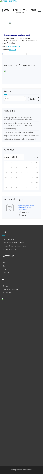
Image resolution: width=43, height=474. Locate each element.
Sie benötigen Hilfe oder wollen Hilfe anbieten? (20, 139)
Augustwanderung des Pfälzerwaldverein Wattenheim (26, 207)
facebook (12, 50)
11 (26, 172)
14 (6, 177)
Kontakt (5, 286)
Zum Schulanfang (10, 129)
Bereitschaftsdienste (10, 249)
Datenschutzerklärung (10, 289)
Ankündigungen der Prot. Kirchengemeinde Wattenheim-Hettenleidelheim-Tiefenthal (18, 119)
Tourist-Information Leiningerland (14, 246)
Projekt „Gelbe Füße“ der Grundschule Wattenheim (21, 136)
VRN (4, 269)
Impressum (7, 293)
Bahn (4, 266)
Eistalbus (6, 273)
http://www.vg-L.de (13, 46)
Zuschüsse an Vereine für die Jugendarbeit (18, 132)
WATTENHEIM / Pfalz (20, 10)
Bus (4, 263)
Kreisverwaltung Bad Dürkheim (13, 243)
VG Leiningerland (8, 239)
